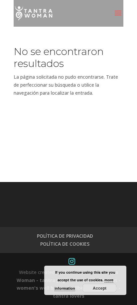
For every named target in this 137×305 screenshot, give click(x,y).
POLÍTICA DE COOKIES (64, 244)
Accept (99, 288)
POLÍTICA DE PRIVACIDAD (65, 236)
